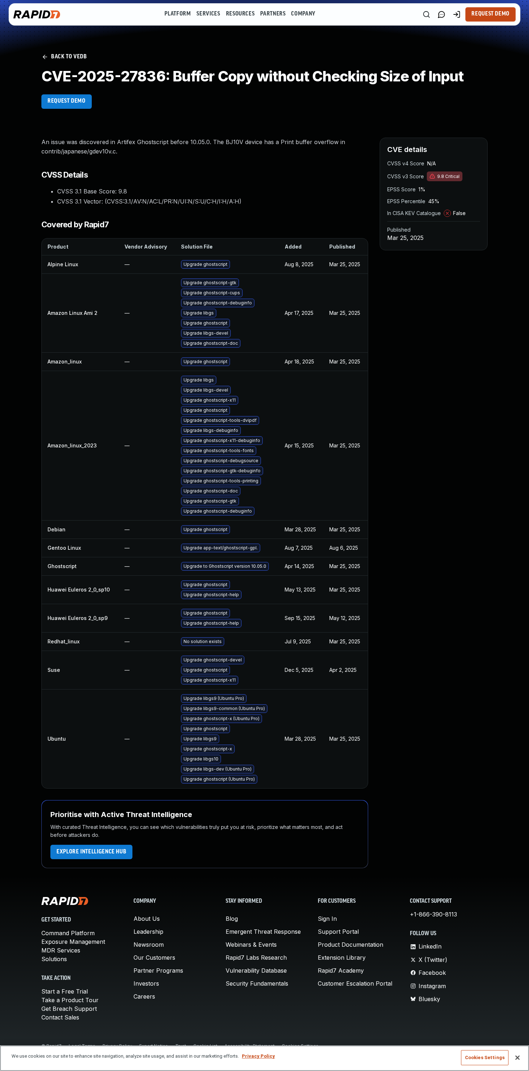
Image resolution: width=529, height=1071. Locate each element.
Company (303, 14)
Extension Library (342, 957)
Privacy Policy (258, 1056)
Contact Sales (60, 1017)
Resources (240, 14)
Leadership (148, 931)
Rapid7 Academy (341, 970)
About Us (147, 918)
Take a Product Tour (70, 1000)
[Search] (426, 14)
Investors (146, 983)
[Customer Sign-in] (456, 14)
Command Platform (68, 933)
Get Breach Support (69, 1008)
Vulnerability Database (256, 970)
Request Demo (490, 14)
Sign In (327, 918)
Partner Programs (158, 970)
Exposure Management (73, 941)
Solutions (54, 959)
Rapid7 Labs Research (256, 957)
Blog (232, 918)
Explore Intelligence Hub (91, 852)
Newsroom (149, 944)
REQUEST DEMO (67, 101)
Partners (272, 14)
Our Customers (154, 957)
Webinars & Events (251, 944)
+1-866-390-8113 (433, 914)
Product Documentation (350, 944)
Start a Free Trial (64, 991)
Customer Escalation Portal (355, 983)
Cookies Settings (485, 1057)
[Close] (517, 1058)
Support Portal (338, 931)
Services (208, 14)
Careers (144, 996)
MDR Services (60, 950)
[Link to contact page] (441, 14)
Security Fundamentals (257, 983)
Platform (177, 14)
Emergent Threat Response (263, 931)
